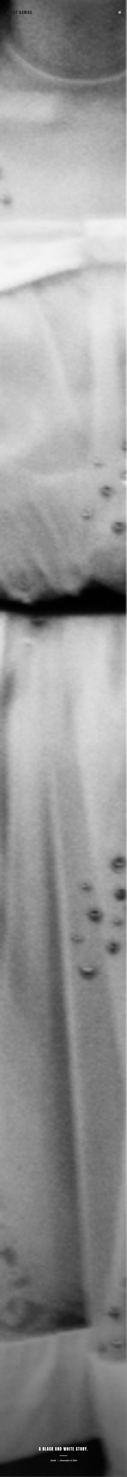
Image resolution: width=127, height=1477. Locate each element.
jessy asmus (19, 12)
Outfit (53, 1460)
